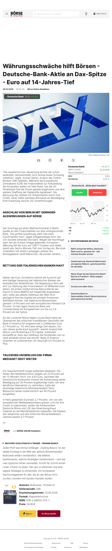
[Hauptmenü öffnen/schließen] (7, 14)
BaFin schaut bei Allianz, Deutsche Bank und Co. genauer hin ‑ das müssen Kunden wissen (87, 251)
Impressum (68, 547)
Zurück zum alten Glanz (82, 286)
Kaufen (79, 192)
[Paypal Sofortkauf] (27, 513)
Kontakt (53, 547)
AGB (71, 543)
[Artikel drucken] (50, 160)
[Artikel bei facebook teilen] (62, 160)
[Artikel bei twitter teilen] (73, 160)
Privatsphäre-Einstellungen (33, 547)
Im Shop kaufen (49, 513)
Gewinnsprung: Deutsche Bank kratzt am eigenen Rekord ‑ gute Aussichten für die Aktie (88, 264)
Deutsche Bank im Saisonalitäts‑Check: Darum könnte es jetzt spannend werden (89, 296)
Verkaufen (97, 192)
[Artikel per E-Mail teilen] (39, 160)
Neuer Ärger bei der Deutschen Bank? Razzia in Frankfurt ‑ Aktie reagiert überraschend (88, 276)
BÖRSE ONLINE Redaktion (29, 431)
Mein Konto (101, 13)
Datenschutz (56, 543)
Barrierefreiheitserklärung (33, 543)
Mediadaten (83, 547)
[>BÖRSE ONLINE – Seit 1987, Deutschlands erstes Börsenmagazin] (17, 14)
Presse (85, 543)
